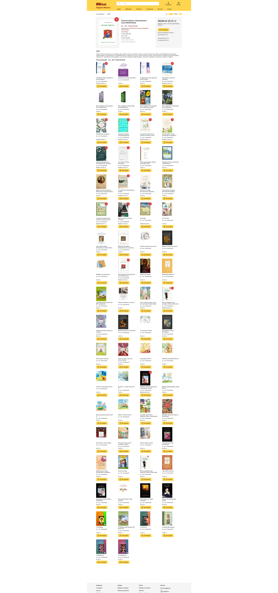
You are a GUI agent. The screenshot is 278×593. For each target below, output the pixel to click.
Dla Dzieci (139, 9)
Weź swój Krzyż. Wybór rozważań (146, 499)
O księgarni (99, 588)
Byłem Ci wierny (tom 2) (124, 415)
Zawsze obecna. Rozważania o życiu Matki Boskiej (126, 275)
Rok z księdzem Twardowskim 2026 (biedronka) (126, 106)
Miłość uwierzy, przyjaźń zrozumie (125, 218)
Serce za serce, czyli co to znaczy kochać (125, 359)
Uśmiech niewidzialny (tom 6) (104, 386)
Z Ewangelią (99, 527)
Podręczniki (150, 9)
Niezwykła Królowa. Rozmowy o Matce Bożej (170, 162)
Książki (119, 9)
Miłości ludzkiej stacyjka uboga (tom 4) (170, 387)
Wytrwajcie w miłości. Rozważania (168, 331)
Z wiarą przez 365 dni (146, 330)
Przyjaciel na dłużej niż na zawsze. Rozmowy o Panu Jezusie (103, 218)
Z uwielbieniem (122, 555)
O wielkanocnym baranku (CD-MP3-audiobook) (104, 303)
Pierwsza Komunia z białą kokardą (125, 499)
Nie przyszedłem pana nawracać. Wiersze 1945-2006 (148, 471)
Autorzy (98, 590)
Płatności (141, 590)
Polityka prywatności (123, 590)
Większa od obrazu (145, 274)
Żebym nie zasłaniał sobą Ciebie (169, 499)
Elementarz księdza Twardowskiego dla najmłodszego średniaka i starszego (125, 134)
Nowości (160, 9)
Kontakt (169, 9)
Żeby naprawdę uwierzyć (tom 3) (104, 415)
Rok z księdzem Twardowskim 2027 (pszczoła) (170, 106)
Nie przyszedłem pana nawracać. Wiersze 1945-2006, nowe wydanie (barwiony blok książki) (170, 303)
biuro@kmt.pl (166, 588)
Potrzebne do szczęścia (102, 134)
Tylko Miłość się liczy (168, 471)
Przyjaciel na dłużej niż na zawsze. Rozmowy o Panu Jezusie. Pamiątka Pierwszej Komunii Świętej (148, 134)
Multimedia (129, 9)
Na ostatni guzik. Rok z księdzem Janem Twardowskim (148, 415)
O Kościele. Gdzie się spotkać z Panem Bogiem (104, 78)
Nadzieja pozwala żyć (168, 274)
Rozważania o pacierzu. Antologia (168, 78)
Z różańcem (143, 527)
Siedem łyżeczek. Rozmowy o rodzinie (104, 331)
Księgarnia (166, 591)
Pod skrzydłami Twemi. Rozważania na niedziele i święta (169, 134)
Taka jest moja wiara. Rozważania (168, 443)
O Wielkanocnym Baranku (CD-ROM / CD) (126, 527)
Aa (166, 14)
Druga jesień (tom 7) (145, 358)
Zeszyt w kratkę (122, 471)
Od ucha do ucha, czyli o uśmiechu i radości (125, 443)
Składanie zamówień (144, 588)
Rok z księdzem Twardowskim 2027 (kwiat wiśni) (104, 106)
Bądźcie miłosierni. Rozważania (126, 330)
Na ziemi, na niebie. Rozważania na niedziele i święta (147, 190)
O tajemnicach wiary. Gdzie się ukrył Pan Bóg (148, 78)
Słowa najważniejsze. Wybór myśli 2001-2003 (148, 162)
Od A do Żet (165, 218)
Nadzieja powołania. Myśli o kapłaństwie (103, 499)
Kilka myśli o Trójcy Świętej (103, 443)
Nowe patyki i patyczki (102, 358)
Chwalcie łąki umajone (168, 527)
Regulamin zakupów (123, 588)
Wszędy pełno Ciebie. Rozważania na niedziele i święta (103, 471)
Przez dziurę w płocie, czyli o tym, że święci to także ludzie (148, 303)
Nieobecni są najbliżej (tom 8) (170, 358)
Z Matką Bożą (100, 555)
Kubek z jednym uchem (146, 443)
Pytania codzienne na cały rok (126, 302)
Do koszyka (165, 29)
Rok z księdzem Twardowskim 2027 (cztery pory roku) (148, 106)
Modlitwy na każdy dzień (103, 274)
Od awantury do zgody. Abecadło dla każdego (168, 190)
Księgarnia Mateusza (103, 7)
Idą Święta (143, 218)
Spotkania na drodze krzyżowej (126, 78)
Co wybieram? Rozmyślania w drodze (126, 190)
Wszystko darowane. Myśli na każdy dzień (170, 415)
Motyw (176, 14)
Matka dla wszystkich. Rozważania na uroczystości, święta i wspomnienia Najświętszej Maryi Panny (126, 247)
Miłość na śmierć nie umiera (169, 246)
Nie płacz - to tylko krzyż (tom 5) (126, 387)
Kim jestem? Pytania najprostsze (123, 162)
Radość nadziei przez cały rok (148, 246)
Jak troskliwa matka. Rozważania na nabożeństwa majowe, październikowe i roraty (104, 247)
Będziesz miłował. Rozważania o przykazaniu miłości (148, 387)
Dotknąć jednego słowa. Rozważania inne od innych (103, 162)
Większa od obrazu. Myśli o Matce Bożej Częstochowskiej (104, 190)
